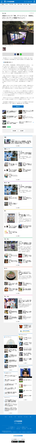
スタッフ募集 (29, 428)
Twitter (27, 2)
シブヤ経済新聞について (12, 427)
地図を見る (18, 106)
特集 (29, 4)
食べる (7, 4)
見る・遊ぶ (11, 4)
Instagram (29, 2)
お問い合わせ (18, 428)
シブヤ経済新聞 (9, 2)
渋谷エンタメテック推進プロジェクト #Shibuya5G (25, 122)
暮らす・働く (20, 4)
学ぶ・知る (25, 4)
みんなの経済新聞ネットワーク (18, 436)
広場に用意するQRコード (8, 62)
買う (15, 4)
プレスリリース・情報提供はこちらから (22, 427)
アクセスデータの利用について (11, 428)
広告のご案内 (24, 428)
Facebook (25, 2)
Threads (31, 2)
